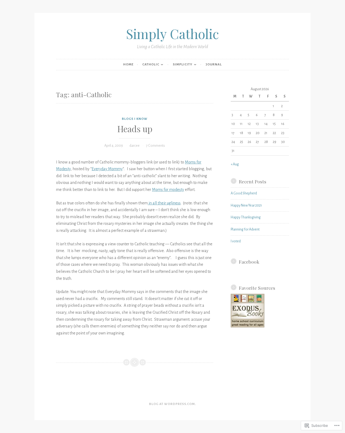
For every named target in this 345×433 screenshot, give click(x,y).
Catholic (150, 64)
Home (128, 64)
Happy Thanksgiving (246, 217)
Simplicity (182, 64)
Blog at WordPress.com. (172, 404)
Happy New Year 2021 (246, 205)
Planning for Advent (245, 229)
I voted (236, 241)
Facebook (249, 262)
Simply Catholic (172, 33)
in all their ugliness (164, 203)
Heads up (134, 128)
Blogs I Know (134, 119)
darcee (134, 146)
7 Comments (155, 146)
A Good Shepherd (244, 193)
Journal (214, 64)
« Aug (235, 164)
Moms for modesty (168, 189)
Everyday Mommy (107, 169)
